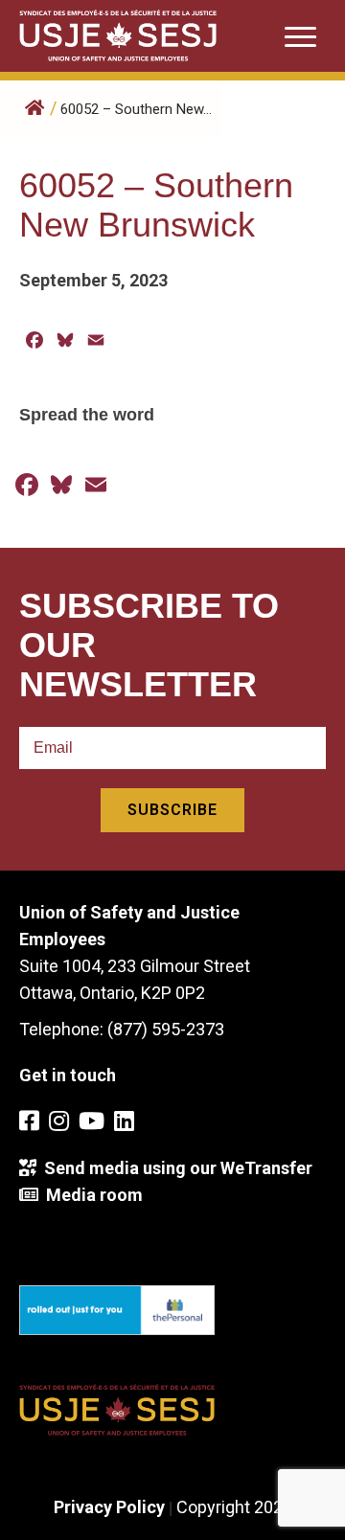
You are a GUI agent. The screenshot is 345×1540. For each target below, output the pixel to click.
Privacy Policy (109, 1507)
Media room (90, 1195)
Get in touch (67, 1075)
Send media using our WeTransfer (174, 1168)
